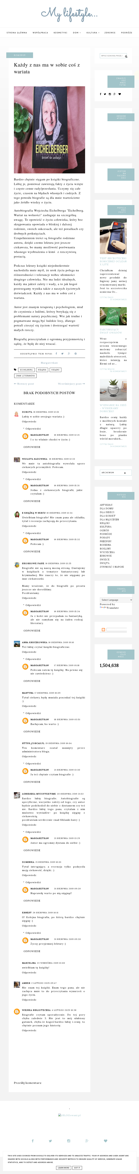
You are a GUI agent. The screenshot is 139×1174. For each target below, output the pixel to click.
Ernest (27, 912)
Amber (26, 983)
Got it (77, 1168)
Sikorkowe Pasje (33, 563)
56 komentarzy (118, 371)
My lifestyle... (69, 13)
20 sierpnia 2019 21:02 (70, 793)
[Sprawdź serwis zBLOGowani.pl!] (69, 1115)
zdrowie (106, 555)
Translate (113, 607)
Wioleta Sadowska (35, 459)
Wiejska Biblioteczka (36, 1010)
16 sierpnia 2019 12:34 (60, 513)
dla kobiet (108, 515)
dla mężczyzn (109, 519)
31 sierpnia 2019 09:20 (67, 888)
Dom (76, 32)
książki (55, 370)
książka (42, 370)
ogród (104, 530)
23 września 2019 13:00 (51, 963)
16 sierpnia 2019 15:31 (67, 485)
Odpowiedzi (33, 428)
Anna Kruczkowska (34, 642)
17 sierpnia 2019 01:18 (67, 665)
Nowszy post (25, 383)
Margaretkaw (40, 435)
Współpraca (40, 32)
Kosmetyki (60, 32)
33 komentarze (118, 299)
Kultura (92, 32)
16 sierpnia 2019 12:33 (62, 459)
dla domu (106, 508)
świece (105, 559)
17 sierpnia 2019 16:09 (48, 693)
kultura (106, 526)
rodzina (105, 545)
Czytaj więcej (107, 369)
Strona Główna (17, 32)
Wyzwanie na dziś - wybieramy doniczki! (113, 408)
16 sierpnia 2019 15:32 (67, 539)
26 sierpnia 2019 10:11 (45, 912)
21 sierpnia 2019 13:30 (67, 769)
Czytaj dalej (106, 297)
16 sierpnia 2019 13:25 (58, 563)
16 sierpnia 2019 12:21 (67, 435)
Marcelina (29, 963)
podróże (126, 32)
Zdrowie (110, 32)
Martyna (28, 693)
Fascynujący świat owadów (111, 331)
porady (105, 537)
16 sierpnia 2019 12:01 (46, 412)
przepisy (106, 541)
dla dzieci (107, 512)
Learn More (63, 1168)
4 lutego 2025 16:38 (64, 1010)
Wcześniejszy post (70, 383)
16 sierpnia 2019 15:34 (67, 611)
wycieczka (107, 552)
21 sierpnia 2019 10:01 (48, 862)
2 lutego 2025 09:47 (44, 983)
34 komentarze (118, 446)
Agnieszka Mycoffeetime (39, 793)
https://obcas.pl (33, 743)
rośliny (105, 548)
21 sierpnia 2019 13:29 (67, 838)
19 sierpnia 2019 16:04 (59, 743)
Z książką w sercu (34, 513)
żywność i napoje (112, 566)
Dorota (27, 412)
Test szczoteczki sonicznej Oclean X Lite (113, 261)
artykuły (106, 505)
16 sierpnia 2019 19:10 (61, 642)
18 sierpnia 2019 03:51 (67, 719)
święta (105, 563)
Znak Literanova (25, 376)
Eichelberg (26, 370)
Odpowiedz (29, 421)
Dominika (28, 862)
